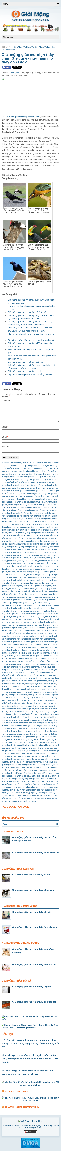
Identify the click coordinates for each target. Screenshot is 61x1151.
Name (5, 427)
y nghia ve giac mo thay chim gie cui (20, 801)
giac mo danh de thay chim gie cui (27, 552)
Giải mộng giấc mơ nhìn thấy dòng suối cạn (35, 852)
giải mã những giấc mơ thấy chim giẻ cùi (22, 633)
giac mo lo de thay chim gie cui (26, 555)
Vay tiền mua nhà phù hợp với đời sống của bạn (30, 374)
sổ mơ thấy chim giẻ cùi (49, 739)
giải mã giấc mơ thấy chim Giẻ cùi (23, 117)
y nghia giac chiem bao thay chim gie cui (37, 790)
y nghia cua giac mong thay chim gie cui (22, 779)
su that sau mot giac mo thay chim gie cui (19, 742)
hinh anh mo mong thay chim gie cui (17, 686)
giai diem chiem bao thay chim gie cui (21, 577)
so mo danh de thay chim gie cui (30, 734)
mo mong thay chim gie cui (36, 706)
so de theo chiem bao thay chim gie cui (29, 731)
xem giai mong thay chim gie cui (21, 767)
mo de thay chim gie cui (46, 703)
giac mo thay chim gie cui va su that (22, 561)
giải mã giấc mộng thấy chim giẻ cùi (42, 625)
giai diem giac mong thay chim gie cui (33, 580)
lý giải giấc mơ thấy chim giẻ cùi (39, 698)
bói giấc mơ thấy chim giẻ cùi (29, 510)
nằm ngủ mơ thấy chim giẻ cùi (29, 717)
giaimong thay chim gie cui (13, 684)
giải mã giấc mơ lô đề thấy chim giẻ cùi (33, 616)
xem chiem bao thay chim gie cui (26, 756)
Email (5, 437)
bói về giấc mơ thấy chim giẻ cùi (30, 516)
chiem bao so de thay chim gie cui (36, 519)
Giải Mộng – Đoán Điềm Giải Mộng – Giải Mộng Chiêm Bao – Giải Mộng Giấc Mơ (34, 1126)
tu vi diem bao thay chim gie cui (41, 745)
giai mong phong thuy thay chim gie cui (33, 664)
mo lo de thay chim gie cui (13, 706)
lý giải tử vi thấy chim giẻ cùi (42, 700)
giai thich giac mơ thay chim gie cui (35, 678)
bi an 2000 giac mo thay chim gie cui (17, 463)
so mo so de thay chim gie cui (25, 739)
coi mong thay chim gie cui (46, 524)
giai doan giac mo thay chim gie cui (41, 583)
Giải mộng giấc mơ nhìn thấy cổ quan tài (34, 1002)
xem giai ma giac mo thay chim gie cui (36, 762)
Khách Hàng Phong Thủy (21, 1107)
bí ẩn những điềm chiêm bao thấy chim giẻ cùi (32, 485)
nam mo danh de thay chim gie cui (22, 712)
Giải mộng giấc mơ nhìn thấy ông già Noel (34, 927)
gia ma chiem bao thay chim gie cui (39, 541)
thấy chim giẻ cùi (20, 745)
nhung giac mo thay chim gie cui (26, 728)
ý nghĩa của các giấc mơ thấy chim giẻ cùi (30, 773)
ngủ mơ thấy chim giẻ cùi (15, 720)
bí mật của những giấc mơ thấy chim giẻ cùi (38, 493)
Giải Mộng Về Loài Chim (45, 47)
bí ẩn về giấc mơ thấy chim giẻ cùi (27, 491)
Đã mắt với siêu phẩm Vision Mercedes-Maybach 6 (31, 340)
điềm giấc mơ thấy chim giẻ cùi (37, 538)
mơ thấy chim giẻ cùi (25, 709)
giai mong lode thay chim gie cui (22, 658)
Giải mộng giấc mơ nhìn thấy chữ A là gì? (27, 312)
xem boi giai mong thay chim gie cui (20, 753)
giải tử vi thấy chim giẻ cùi (47, 681)
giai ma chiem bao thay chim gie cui (28, 608)
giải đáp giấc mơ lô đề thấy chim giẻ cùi (41, 591)
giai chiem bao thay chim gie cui (40, 566)
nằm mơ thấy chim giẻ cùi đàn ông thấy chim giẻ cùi (27, 714)
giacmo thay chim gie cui (15, 566)
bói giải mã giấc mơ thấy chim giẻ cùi (28, 513)
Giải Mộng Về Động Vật (24, 47)
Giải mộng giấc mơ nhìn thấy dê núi (31, 874)
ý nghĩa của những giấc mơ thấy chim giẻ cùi (39, 784)
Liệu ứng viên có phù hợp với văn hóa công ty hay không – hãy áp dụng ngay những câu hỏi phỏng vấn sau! (30, 1043)
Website (5, 447)
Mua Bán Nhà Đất (16, 1091)
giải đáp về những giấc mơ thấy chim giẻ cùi (20, 594)
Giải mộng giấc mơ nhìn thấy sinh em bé (34, 964)
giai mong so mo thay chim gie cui (36, 667)
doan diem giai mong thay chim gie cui (24, 533)
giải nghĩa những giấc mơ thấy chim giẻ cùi (20, 675)
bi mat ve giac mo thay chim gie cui (23, 505)
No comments (9, 50)
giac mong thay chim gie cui (24, 563)
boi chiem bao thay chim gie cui (30, 507)
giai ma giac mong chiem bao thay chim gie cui (25, 622)
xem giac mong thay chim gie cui (26, 759)
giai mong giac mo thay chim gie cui (20, 656)
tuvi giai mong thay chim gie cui (39, 748)
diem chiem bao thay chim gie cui (16, 527)
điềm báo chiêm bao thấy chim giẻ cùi (33, 535)
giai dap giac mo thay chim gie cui (22, 572)
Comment (6, 400)
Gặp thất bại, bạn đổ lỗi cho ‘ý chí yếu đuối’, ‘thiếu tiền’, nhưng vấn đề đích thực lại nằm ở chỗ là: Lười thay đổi (30, 1058)
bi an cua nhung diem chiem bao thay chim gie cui (34, 468)
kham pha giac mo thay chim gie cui (23, 695)
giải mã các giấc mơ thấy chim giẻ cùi (39, 603)
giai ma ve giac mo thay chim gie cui (37, 636)
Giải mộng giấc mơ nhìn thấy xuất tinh (25, 362)
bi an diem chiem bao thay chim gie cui (40, 474)
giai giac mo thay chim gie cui (29, 597)
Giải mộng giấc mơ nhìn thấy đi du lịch (25, 371)
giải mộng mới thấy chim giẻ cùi (21, 661)
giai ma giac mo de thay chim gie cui (20, 614)
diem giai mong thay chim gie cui (45, 527)
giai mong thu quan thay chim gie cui (37, 670)
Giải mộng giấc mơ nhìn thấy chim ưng (33, 890)
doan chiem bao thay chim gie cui (16, 530)
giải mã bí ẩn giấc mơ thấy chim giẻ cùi (29, 600)
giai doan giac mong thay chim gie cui (18, 586)
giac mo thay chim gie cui (23, 558)
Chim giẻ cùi (15, 72)
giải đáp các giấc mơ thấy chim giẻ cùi (24, 589)
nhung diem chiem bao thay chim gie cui (30, 723)
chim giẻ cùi (25, 521)
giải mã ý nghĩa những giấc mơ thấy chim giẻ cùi (33, 642)
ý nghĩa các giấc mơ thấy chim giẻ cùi (21, 770)
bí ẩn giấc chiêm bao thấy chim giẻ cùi (18, 477)
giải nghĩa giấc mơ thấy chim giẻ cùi (41, 672)
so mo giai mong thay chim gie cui (27, 737)
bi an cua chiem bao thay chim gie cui (21, 466)
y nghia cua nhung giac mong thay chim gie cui (21, 787)
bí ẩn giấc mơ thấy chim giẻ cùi (26, 480)
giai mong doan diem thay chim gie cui (29, 650)
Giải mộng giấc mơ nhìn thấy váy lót (31, 986)
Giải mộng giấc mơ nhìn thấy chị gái (31, 912)
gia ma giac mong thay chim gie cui (20, 547)
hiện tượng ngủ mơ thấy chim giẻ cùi (40, 684)
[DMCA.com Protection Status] (30, 1148)
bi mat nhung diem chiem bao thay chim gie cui (25, 499)
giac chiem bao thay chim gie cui (26, 549)
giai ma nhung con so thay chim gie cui (18, 628)
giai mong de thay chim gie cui (18, 647)
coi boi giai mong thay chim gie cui (19, 524)
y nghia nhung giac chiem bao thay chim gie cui (25, 795)
